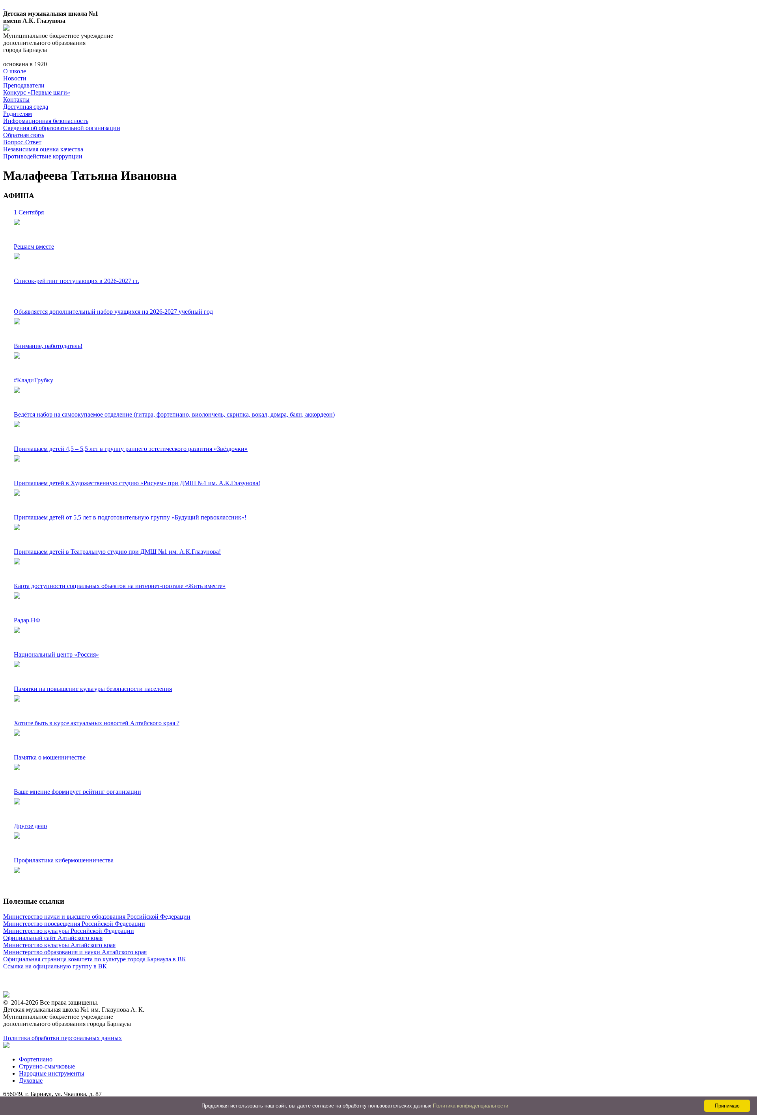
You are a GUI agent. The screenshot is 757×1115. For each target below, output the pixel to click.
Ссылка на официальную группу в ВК (55, 966)
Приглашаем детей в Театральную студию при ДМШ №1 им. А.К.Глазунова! (117, 551)
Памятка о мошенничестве (50, 757)
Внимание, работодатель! (48, 346)
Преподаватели (24, 85)
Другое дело (30, 826)
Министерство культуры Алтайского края (59, 945)
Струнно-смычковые (47, 1066)
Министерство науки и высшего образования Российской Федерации (96, 916)
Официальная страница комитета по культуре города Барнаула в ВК (94, 959)
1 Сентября (29, 212)
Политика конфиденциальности (470, 1106)
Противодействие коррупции (42, 156)
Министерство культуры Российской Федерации (68, 930)
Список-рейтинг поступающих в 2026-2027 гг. (76, 280)
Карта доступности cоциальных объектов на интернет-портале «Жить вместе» (120, 586)
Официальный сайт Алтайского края (53, 937)
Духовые (31, 1080)
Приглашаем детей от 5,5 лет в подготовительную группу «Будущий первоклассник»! (130, 517)
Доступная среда (25, 106)
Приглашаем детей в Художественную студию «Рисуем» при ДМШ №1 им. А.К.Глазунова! (137, 483)
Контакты (16, 99)
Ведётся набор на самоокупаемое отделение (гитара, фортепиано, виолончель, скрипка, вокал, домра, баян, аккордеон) (174, 414)
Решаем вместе (34, 246)
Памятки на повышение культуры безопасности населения (93, 688)
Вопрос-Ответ (22, 142)
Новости (14, 78)
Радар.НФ (27, 620)
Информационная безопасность (45, 120)
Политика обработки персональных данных (62, 1038)
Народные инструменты (51, 1073)
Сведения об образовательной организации (61, 128)
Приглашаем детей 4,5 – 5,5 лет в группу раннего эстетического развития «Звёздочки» (131, 448)
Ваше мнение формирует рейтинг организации (77, 791)
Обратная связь (23, 135)
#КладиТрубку (33, 380)
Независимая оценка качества (43, 149)
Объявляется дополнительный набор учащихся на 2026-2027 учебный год (113, 311)
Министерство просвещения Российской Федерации (74, 923)
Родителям (17, 113)
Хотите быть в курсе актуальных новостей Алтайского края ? (96, 723)
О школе (14, 71)
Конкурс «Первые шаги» (36, 92)
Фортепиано (35, 1059)
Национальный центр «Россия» (56, 654)
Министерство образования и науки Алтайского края (75, 952)
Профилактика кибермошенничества (64, 860)
